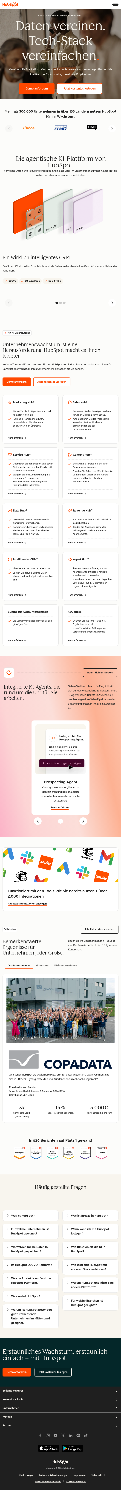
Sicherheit (96, 1475)
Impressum (80, 1475)
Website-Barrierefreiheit (48, 1481)
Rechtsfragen (26, 1475)
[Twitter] (63, 1436)
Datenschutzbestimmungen (53, 1475)
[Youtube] (55, 1436)
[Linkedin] (70, 1436)
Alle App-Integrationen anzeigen (27, 903)
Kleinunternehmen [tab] (65, 965)
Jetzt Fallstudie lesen (21, 1095)
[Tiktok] (86, 1436)
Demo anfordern (40, 88)
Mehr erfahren (17, 438)
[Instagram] (48, 1436)
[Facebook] (40, 1436)
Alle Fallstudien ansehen (101, 929)
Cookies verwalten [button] (76, 1481)
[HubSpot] (10, 4)
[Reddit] (78, 1436)
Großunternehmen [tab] (19, 965)
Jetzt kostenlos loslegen (83, 88)
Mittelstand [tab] (42, 965)
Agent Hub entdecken (102, 672)
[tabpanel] (60, 1048)
